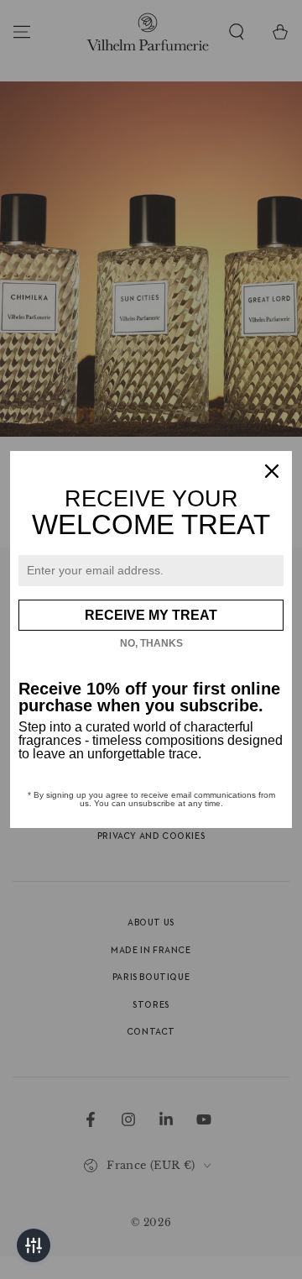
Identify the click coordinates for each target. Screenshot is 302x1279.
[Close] (272, 471)
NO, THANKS (151, 643)
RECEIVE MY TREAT (151, 615)
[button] (33, 1245)
